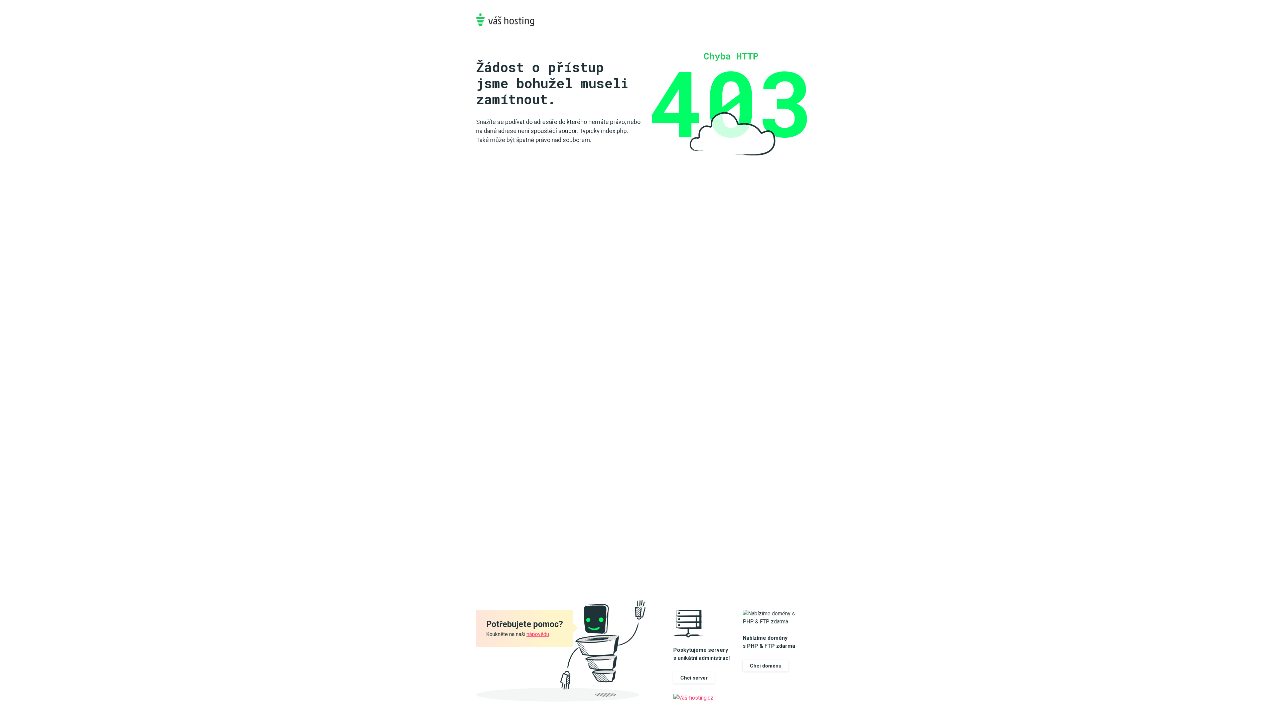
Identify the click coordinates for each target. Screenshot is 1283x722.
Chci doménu (765, 666)
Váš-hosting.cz (505, 19)
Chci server (694, 678)
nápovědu (538, 634)
